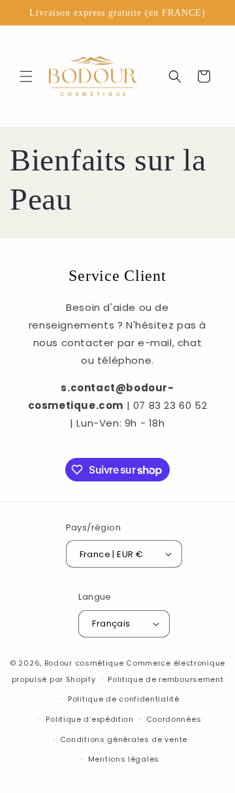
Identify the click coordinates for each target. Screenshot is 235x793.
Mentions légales (123, 759)
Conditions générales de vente (123, 739)
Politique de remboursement (165, 679)
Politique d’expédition (89, 719)
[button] (26, 76)
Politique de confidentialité (124, 699)
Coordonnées (174, 719)
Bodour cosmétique (84, 663)
